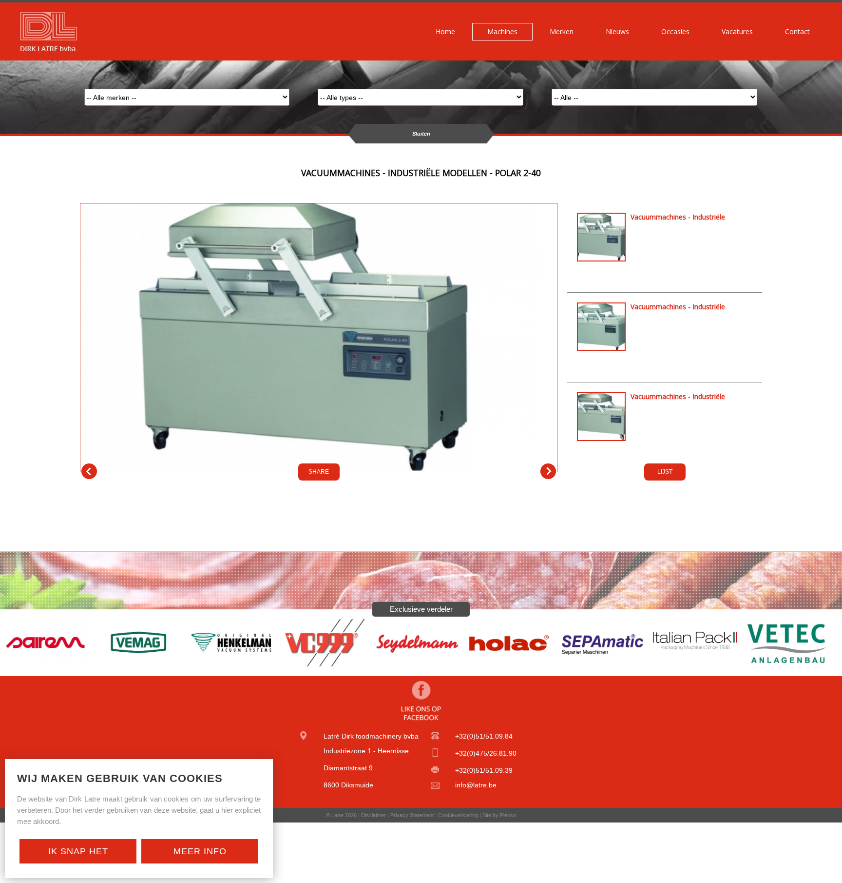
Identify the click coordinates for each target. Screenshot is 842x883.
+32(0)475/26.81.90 (486, 753)
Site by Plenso (499, 815)
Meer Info (200, 851)
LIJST (664, 471)
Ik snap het (78, 851)
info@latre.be (476, 785)
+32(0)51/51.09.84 (484, 736)
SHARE (318, 471)
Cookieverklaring (458, 815)
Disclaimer (373, 815)
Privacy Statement (412, 815)
